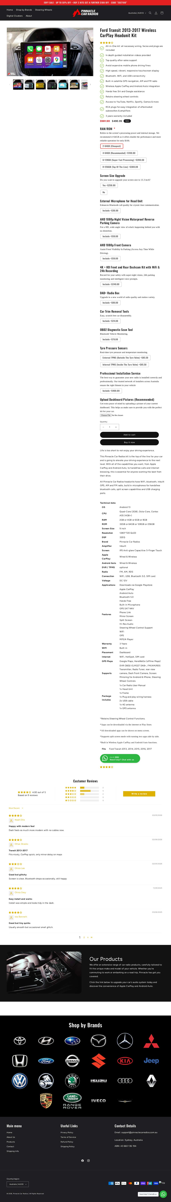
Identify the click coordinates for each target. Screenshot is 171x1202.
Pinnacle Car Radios (20, 1194)
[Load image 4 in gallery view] (52, 85)
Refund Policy (67, 1142)
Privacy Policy (67, 1132)
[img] (15, 815)
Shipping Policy (68, 1146)
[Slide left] (10, 84)
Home (9, 1132)
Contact (10, 1146)
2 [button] (84, 937)
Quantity (103, 422)
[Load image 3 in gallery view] (41, 85)
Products (11, 1142)
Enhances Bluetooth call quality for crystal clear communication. (129, 205)
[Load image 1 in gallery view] (18, 85)
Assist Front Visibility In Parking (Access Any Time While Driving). (127, 251)
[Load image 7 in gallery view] (86, 85)
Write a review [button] (139, 793)
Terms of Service (68, 1137)
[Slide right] (90, 84)
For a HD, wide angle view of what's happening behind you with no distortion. (130, 229)
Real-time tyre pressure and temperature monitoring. (124, 352)
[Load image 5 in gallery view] (64, 85)
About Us (11, 1137)
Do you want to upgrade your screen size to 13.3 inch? (125, 180)
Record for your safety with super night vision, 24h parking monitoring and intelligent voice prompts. (127, 277)
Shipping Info (13, 1151)
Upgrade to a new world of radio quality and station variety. (127, 297)
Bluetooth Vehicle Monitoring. (114, 334)
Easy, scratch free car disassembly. (116, 315)
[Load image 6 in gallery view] (75, 85)
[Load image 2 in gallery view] (30, 85)
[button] (150, 13)
